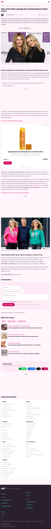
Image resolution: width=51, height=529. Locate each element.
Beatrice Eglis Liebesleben (7, 424)
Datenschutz (13, 521)
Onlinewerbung (35, 521)
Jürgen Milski (28, 434)
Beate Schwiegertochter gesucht (8, 410)
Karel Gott (4, 432)
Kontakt (23, 521)
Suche (2, 516)
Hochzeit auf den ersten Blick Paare (33, 450)
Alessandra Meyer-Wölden (31, 424)
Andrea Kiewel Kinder (6, 426)
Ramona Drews (5, 436)
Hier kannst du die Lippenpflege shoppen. (12, 121)
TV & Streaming (30, 442)
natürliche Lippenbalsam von (17, 115)
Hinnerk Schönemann (30, 428)
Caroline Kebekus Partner (7, 403)
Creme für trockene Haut (7, 452)
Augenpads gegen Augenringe (8, 446)
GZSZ (27, 446)
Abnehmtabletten (6, 466)
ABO (2, 521)
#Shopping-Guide (21, 321)
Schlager (4, 421)
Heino (3, 428)
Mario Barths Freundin (6, 408)
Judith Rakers (28, 432)
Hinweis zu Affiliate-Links (24, 28)
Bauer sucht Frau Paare (30, 448)
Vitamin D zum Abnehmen (7, 472)
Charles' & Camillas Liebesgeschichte (33, 414)
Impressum (19, 521)
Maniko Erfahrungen (6, 456)
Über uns (41, 521)
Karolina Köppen (5, 434)
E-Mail (45, 368)
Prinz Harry (28, 410)
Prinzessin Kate (29, 406)
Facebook (32, 368)
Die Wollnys (28, 456)
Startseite (3, 6)
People (4, 401)
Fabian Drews (5, 430)
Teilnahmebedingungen (5, 523)
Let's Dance (28, 444)
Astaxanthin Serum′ (38, 185)
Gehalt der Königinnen (30, 418)
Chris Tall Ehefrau (5, 406)
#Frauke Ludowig (11, 321)
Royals (28, 401)
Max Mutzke (4, 412)
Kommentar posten (8, 304)
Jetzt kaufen (7, 163)
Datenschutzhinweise (13, 301)
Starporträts (29, 421)
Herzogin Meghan (29, 412)
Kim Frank (28, 438)
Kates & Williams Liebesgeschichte (33, 408)
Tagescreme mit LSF (6, 448)
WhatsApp (23, 368)
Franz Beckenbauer (30, 426)
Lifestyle (4, 460)
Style (7, 6)
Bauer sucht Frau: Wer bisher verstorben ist (35, 454)
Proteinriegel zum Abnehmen (8, 470)
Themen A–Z (3, 514)
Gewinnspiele (30, 502)
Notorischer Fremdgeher (7, 464)
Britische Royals (29, 416)
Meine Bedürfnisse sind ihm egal (8, 468)
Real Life (3, 497)
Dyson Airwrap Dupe (6, 454)
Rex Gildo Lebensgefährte (7, 438)
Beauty (10, 6)
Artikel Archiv (6, 521)
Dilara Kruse (28, 436)
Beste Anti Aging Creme (7, 444)
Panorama (29, 508)
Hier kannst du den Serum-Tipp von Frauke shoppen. (15, 192)
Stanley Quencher (5, 475)
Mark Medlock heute (6, 416)
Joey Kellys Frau (29, 430)
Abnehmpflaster (5, 462)
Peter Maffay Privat (6, 414)
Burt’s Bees (28, 115)
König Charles (29, 403)
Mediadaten (28, 521)
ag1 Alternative (5, 477)
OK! (2, 2)
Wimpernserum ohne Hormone (8, 450)
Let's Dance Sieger (29, 452)
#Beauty (4, 321)
